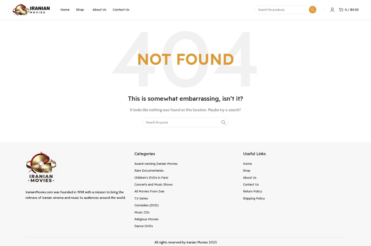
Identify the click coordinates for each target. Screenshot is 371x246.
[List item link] (185, 163)
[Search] (223, 122)
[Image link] (42, 167)
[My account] (332, 9)
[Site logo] (31, 9)
